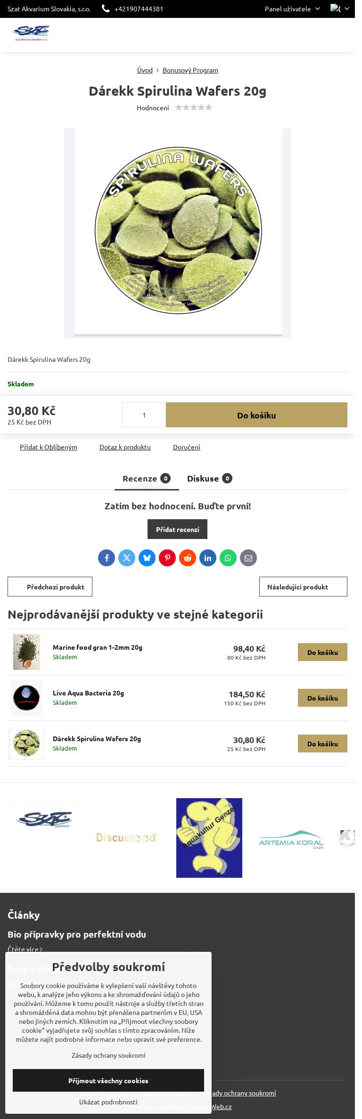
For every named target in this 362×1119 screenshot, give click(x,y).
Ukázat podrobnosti (108, 1101)
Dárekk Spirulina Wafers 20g (97, 738)
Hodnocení (153, 107)
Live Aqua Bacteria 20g (88, 692)
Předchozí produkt (55, 586)
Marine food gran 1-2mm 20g (97, 647)
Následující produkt (297, 586)
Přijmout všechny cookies (108, 1080)
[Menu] (343, 34)
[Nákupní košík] (321, 34)
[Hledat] (298, 34)
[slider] (194, 107)
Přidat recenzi (177, 529)
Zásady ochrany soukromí (239, 1092)
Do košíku (256, 414)
